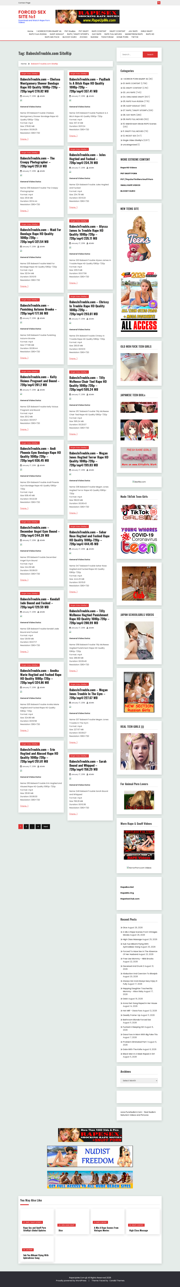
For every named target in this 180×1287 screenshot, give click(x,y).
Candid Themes (116, 1280)
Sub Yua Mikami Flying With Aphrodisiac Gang (136, 945)
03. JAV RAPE (129, 92)
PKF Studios (70, 31)
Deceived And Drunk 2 (133, 966)
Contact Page (24, 3)
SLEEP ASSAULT (57, 34)
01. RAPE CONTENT (131, 83)
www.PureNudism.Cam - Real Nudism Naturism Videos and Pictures (138, 1113)
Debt (125, 998)
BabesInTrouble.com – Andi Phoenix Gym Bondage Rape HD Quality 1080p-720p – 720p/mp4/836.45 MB (40, 454)
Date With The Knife (132, 1049)
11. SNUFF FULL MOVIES (133, 131)
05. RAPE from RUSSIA (133, 101)
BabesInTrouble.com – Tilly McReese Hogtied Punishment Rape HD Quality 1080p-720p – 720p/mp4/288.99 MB (89, 616)
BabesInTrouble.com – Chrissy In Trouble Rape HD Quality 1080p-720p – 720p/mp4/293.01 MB (89, 307)
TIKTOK (134, 37)
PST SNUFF (84, 31)
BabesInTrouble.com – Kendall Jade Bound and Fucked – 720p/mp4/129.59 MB (40, 603)
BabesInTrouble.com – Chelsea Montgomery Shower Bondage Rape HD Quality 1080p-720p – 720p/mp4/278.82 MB (40, 85)
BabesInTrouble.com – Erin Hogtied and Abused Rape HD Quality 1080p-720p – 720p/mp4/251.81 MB (39, 755)
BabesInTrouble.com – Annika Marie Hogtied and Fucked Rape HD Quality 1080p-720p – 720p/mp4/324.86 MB (40, 676)
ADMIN (42, 96)
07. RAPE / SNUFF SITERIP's (135, 110)
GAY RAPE (96, 34)
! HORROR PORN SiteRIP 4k (48, 31)
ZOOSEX (83, 37)
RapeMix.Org (127, 893)
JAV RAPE (133, 31)
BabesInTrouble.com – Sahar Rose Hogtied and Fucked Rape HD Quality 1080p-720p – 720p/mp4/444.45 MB (89, 538)
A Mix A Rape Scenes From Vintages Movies (106, 1229)
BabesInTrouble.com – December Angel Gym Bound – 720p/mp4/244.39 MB (40, 531)
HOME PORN (122, 37)
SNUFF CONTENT (117, 31)
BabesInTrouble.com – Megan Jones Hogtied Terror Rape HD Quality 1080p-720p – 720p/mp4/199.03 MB (88, 459)
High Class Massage (132, 939)
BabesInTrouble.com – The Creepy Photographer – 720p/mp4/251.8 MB (37, 162)
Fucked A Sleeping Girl (133, 1027)
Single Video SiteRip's (29, 73)
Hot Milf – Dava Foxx (132, 1010)
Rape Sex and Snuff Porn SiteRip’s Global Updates (34, 1229)
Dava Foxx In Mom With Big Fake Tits (140, 1034)
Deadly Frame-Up (131, 1015)
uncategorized (130, 144)
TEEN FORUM (107, 37)
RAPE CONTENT (99, 31)
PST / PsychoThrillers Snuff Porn (136, 179)
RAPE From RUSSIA (38, 34)
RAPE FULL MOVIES (113, 34)
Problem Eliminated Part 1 (135, 1042)
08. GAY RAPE (129, 114)
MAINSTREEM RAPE (134, 34)
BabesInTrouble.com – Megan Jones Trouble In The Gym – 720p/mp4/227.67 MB (88, 693)
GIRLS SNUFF (147, 31)
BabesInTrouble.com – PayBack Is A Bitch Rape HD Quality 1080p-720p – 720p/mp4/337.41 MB (89, 85)
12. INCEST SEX (129, 135)
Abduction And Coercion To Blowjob (140, 973)
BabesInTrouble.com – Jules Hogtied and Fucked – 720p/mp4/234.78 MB (87, 158)
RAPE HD (150, 34)
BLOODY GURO (70, 37)
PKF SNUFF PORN (128, 173)
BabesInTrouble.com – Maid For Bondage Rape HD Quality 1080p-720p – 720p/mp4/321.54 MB (40, 235)
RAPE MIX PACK (52, 37)
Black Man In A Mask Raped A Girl (139, 1053)
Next (46, 826)
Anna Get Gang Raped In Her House (140, 1003)
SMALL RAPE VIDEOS (130, 185)
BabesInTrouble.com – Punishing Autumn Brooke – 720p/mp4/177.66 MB (38, 309)
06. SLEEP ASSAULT (131, 105)
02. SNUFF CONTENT (132, 88)
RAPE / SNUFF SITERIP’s (78, 34)
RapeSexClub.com (129, 898)
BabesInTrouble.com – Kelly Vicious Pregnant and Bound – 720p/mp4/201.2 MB (40, 380)
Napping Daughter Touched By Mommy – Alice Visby (137, 990)
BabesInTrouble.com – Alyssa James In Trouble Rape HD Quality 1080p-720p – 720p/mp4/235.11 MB (88, 232)
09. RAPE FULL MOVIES (133, 119)
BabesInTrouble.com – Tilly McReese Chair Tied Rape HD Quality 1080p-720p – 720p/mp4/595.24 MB (88, 383)
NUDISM (94, 37)
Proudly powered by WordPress (71, 1280)
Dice (125, 927)
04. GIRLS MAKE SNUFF (133, 96)
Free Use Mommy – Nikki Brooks (138, 958)
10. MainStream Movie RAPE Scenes (139, 123)
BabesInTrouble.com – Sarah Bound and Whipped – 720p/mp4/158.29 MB (87, 765)
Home (30, 31)
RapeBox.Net (127, 887)
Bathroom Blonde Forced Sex (137, 1019)
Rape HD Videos (128, 167)
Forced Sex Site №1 (32, 14)
